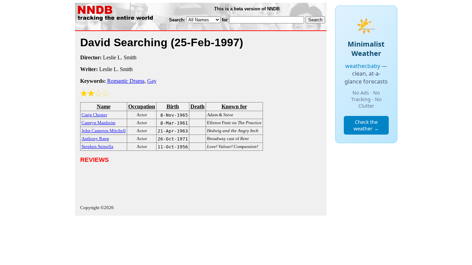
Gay (152, 81)
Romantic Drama (125, 81)
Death (197, 106)
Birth (173, 106)
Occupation (141, 106)
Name (104, 106)
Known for (234, 106)
